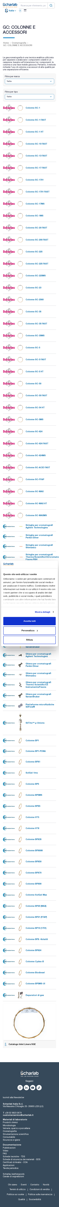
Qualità (21, 1199)
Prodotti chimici (10, 1122)
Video (5, 1150)
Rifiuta (29, 640)
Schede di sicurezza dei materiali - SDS (21, 1159)
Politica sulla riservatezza (40, 1194)
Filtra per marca (12, 76)
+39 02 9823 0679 (13, 1113)
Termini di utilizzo (17, 1189)
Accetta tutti (29, 621)
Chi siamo (12, 1184)
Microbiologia (9, 1125)
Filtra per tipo (11, 92)
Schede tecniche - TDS (14, 1156)
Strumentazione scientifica (15, 1134)
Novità (46, 1184)
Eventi (24, 1184)
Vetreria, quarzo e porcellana (16, 1128)
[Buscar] (51, 5)
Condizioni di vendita (40, 1189)
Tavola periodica (10, 1168)
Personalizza (27, 630)
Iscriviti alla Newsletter (13, 1097)
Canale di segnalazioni (13, 1176)
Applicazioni (8, 1165)
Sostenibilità (35, 1199)
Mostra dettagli (42, 612)
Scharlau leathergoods (13, 1174)
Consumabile (9, 1137)
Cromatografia (10, 1131)
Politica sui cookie (15, 1194)
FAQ (5, 1153)
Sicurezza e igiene (11, 1140)
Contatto (34, 1184)
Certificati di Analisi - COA (15, 1162)
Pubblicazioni (9, 1148)
